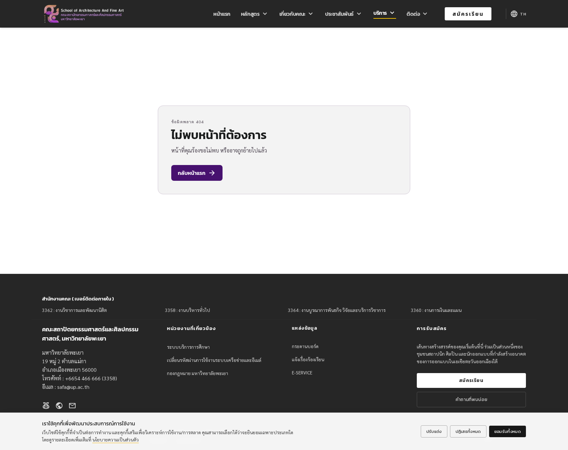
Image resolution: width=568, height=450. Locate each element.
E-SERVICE (302, 372)
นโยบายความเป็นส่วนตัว (115, 439)
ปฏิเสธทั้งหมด (468, 431)
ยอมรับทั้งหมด (507, 431)
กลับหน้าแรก (197, 173)
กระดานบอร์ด (305, 346)
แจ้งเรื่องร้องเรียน (308, 359)
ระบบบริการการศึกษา (188, 347)
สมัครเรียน (468, 14)
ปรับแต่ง (434, 431)
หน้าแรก (221, 14)
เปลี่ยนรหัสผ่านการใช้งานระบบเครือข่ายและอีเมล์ (214, 360)
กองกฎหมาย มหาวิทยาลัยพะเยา (197, 373)
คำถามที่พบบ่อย (471, 399)
